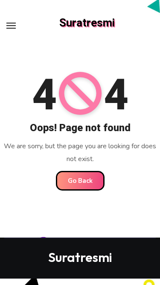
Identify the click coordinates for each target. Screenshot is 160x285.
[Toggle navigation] (11, 26)
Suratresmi (87, 23)
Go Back (80, 180)
